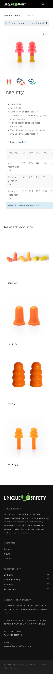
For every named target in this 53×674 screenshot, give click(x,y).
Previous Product (17, 23)
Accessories (10, 589)
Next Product (37, 23)
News (7, 554)
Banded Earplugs (12, 579)
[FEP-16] (26, 376)
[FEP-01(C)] (26, 315)
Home (7, 15)
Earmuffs (8, 584)
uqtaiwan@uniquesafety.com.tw (17, 646)
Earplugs (17, 15)
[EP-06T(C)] (26, 436)
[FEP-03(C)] (26, 255)
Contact (8, 558)
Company (9, 549)
